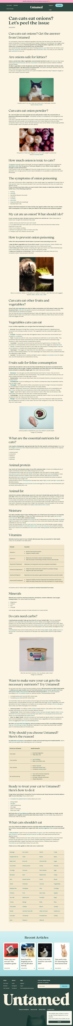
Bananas (13, 373)
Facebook (14, 988)
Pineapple (13, 385)
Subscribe (64, 986)
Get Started (6, 988)
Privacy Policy (42, 1009)
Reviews (16, 5)
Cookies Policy (50, 1009)
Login (50, 10)
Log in (21, 986)
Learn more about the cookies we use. (59, 1018)
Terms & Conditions (24, 1009)
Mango (12, 399)
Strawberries (14, 381)
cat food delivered (22, 813)
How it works (10, 9)
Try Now (59, 5)
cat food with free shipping (22, 723)
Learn (13, 983)
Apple (12, 392)
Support (51, 5)
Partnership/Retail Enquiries (27, 988)
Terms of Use (33, 1009)
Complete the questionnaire (18, 799)
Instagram (14, 986)
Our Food (9, 5)
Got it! (59, 1022)
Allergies (12, 803)
